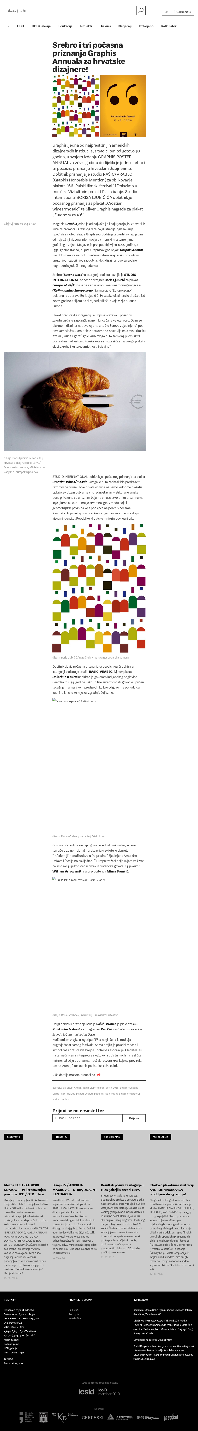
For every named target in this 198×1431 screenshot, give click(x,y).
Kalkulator (169, 25)
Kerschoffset (75, 1318)
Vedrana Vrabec (60, 1099)
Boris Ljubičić (59, 1087)
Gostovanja (13, 1137)
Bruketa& (74, 1309)
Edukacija (65, 25)
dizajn (70, 1087)
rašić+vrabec (111, 1093)
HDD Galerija (41, 25)
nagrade (71, 1093)
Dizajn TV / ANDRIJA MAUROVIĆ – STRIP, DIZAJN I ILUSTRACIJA (74, 1188)
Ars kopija (74, 1313)
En (166, 10)
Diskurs (105, 25)
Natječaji (124, 25)
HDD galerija (111, 1137)
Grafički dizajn (81, 1087)
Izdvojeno (146, 25)
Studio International (129, 1093)
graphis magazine (129, 1087)
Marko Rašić (58, 1093)
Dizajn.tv (61, 1137)
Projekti (86, 25)
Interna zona (182, 10)
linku (99, 1074)
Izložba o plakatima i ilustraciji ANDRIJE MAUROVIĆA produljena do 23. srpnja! (172, 1188)
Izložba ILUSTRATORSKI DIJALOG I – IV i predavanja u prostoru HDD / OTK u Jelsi (25, 1188)
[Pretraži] (141, 10)
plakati (80, 1093)
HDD (20, 25)
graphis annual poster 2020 (104, 1087)
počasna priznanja (94, 1093)
